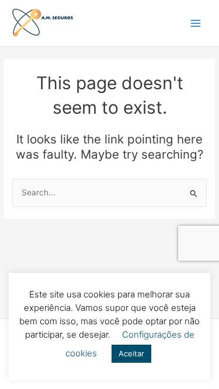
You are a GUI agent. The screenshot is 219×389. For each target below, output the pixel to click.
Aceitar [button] (131, 353)
